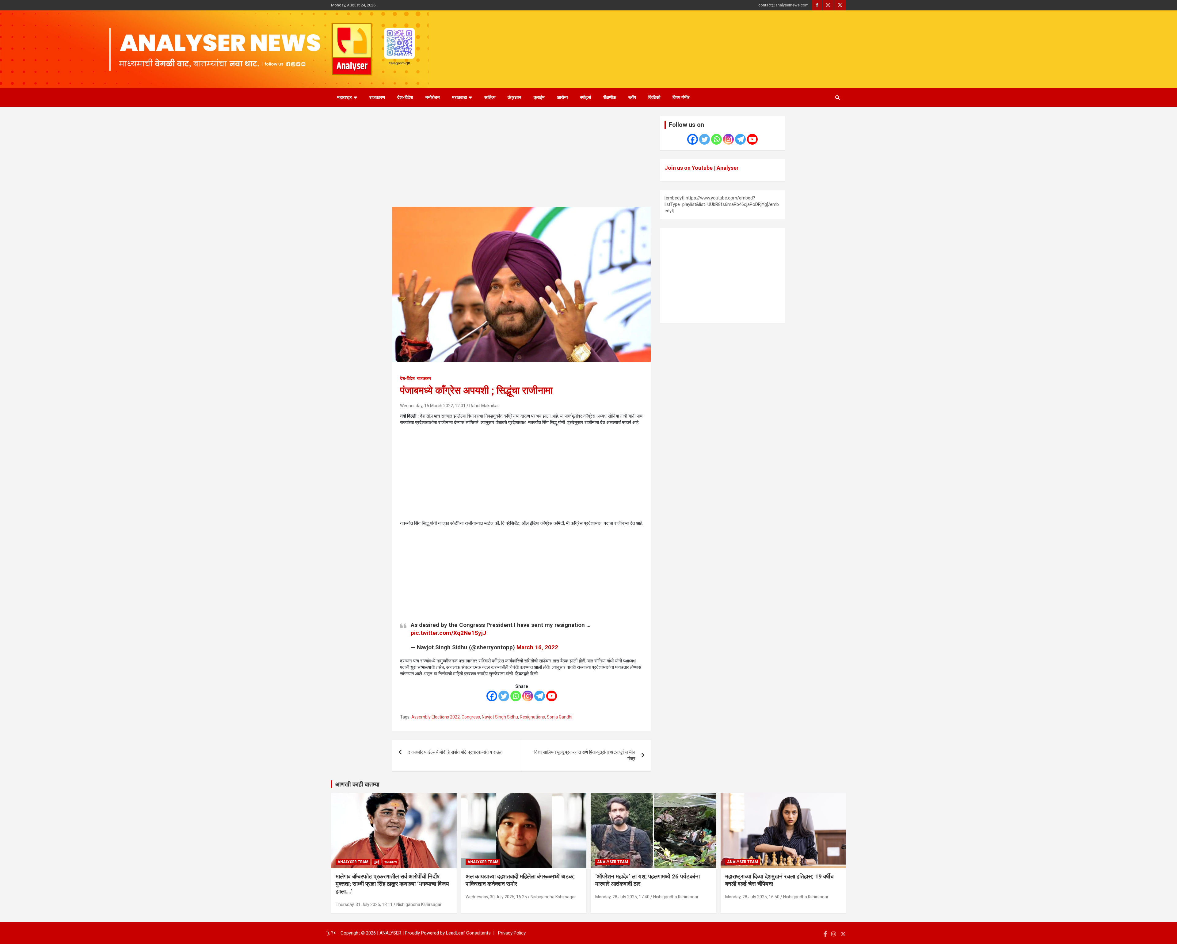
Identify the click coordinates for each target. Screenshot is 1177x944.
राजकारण (377, 97)
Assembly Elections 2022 (435, 717)
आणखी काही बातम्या (357, 784)
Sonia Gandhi (559, 717)
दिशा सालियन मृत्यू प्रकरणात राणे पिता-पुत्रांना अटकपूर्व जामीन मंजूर (584, 755)
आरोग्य (562, 97)
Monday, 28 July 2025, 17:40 (622, 896)
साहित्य (489, 97)
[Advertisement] (521, 161)
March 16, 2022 (537, 647)
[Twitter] (503, 696)
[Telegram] (539, 696)
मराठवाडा (459, 97)
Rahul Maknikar (484, 405)
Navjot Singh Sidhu (500, 717)
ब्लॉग (632, 97)
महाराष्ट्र (344, 97)
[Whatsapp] (515, 696)
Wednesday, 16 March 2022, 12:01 (433, 405)
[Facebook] (491, 696)
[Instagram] (527, 696)
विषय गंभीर (681, 97)
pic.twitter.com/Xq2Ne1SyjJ (448, 632)
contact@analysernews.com (783, 5)
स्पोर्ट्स (585, 97)
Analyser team (352, 862)
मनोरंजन (432, 97)
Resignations (532, 717)
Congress (471, 717)
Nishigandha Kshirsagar (419, 904)
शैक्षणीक (609, 97)
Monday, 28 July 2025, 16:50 (752, 896)
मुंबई (376, 862)
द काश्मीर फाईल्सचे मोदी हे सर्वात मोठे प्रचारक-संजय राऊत (455, 752)
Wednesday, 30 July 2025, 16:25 (496, 896)
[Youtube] (551, 696)
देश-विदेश (405, 97)
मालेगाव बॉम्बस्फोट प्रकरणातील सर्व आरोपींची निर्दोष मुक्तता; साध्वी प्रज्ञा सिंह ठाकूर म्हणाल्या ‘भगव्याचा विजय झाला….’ (392, 884)
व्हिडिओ (654, 97)
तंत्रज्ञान (514, 97)
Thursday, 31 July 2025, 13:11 (364, 904)
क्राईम (539, 97)
